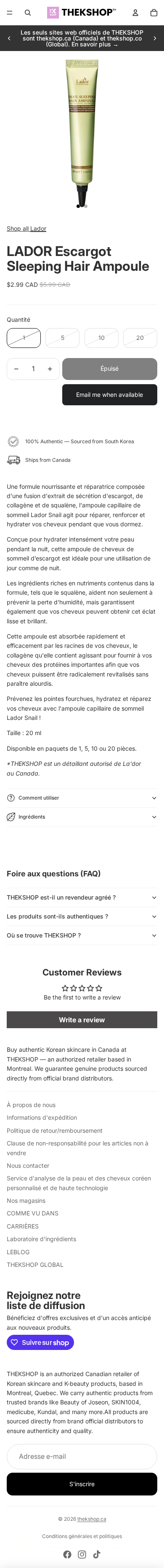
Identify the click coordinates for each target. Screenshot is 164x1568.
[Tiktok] (97, 1554)
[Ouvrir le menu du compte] (135, 12)
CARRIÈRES (23, 1226)
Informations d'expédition (42, 1117)
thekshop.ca (91, 1519)
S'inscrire (82, 1483)
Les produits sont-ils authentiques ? (57, 916)
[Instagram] (82, 1554)
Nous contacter (28, 1165)
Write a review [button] (82, 1020)
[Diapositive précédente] (9, 38)
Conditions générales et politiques (82, 1536)
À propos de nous (31, 1104)
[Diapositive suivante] (154, 38)
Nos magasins (26, 1200)
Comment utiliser (39, 798)
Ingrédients (32, 817)
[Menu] (9, 12)
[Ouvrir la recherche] (28, 12)
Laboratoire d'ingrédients (41, 1238)
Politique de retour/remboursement (55, 1130)
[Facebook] (67, 1554)
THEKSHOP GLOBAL (35, 1264)
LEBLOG (18, 1251)
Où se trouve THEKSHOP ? (44, 935)
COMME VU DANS (32, 1213)
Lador (38, 228)
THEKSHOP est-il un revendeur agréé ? (61, 897)
